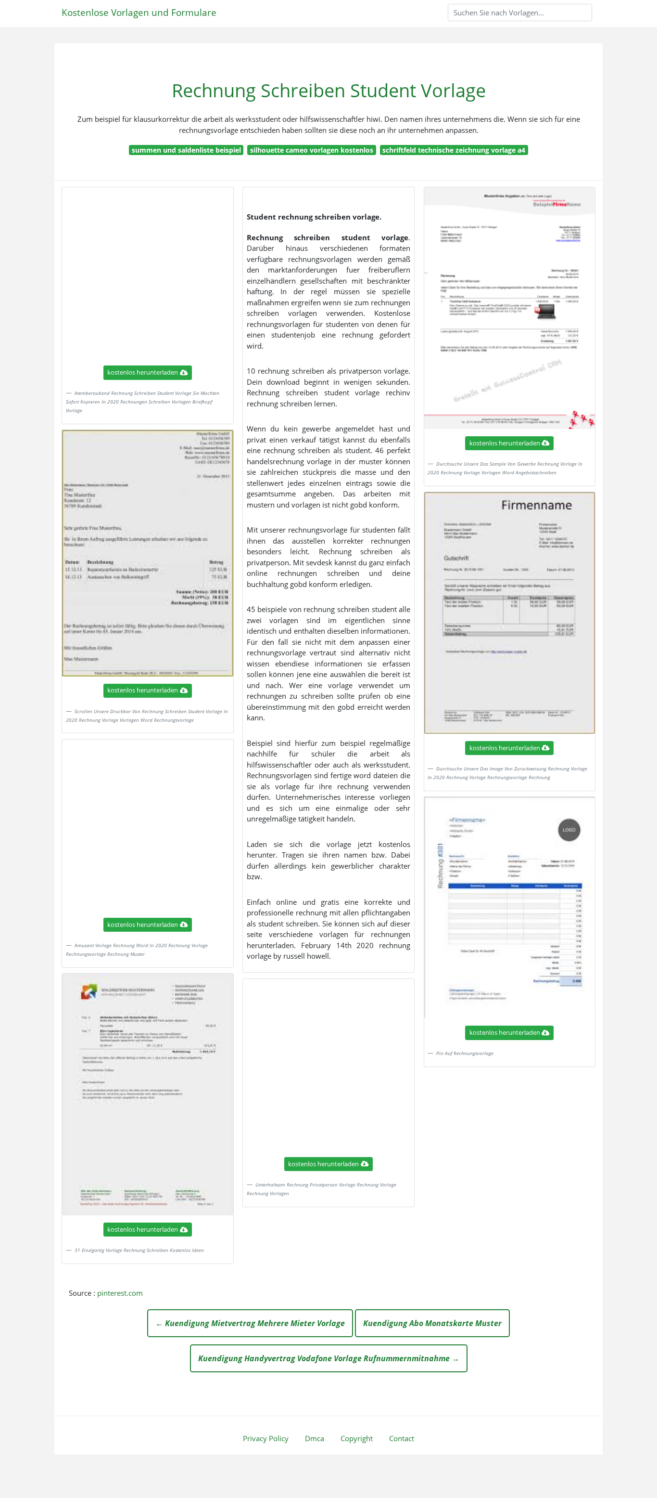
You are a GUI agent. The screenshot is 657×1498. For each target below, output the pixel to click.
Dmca (314, 1438)
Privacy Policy (266, 1438)
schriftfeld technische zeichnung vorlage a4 (453, 150)
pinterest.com (120, 1293)
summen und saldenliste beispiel (186, 150)
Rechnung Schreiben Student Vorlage (329, 90)
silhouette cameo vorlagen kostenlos (311, 150)
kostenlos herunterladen (142, 372)
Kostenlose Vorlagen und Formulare (139, 12)
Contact (401, 1438)
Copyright (357, 1438)
